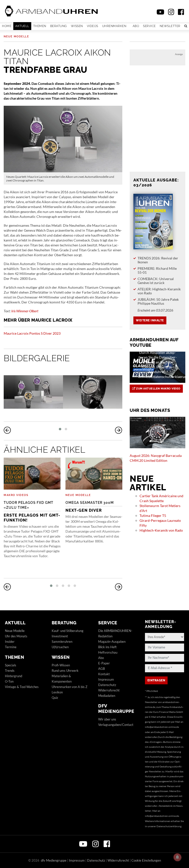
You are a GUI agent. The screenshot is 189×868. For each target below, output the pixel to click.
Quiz (55, 698)
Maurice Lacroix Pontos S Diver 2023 (32, 333)
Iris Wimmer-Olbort (24, 311)
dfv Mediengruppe (116, 708)
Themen (39, 26)
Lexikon (57, 692)
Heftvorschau (107, 652)
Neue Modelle (16, 36)
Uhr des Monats (16, 636)
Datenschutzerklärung (169, 826)
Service (149, 26)
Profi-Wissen (61, 665)
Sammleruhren (62, 642)
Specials (10, 665)
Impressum (106, 679)
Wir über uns (107, 719)
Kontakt (104, 674)
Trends (10, 671)
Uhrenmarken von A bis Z (69, 687)
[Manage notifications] (177, 857)
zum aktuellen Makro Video (157, 388)
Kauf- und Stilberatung (67, 631)
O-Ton (9, 681)
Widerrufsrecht (109, 690)
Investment (60, 636)
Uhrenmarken (114, 26)
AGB (101, 669)
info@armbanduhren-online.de (162, 726)
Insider (10, 642)
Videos (92, 26)
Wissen (77, 26)
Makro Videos (16, 495)
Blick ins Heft (107, 647)
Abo (136, 26)
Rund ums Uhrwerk (65, 671)
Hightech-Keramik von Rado (161, 530)
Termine (10, 647)
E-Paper (104, 663)
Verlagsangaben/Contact (115, 725)
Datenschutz (107, 685)
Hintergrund (13, 676)
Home (6, 26)
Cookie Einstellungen (146, 860)
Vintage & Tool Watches (22, 687)
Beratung (58, 26)
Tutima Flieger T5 (153, 515)
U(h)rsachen (60, 647)
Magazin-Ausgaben (112, 642)
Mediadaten (106, 696)
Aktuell (22, 26)
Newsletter (170, 26)
